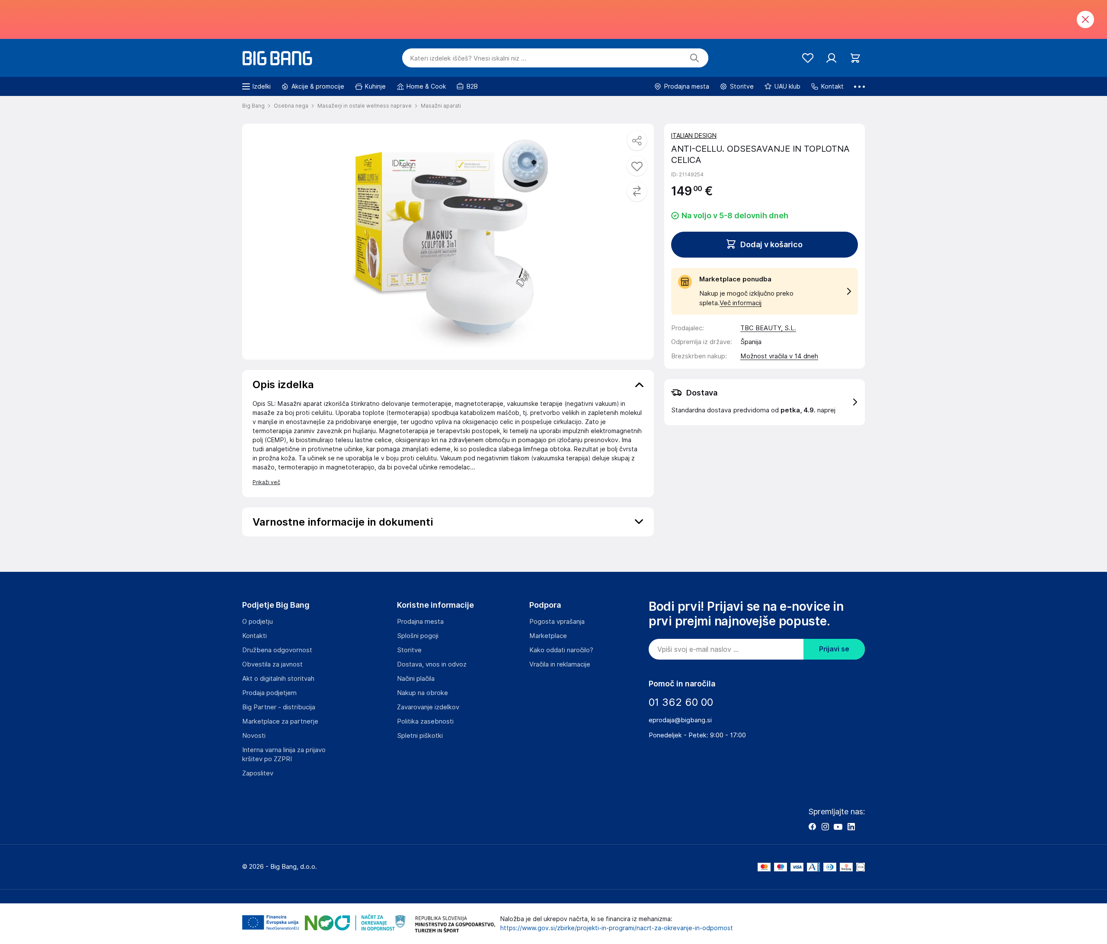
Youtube (838, 826)
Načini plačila (416, 678)
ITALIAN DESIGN (694, 135)
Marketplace (548, 636)
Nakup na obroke (422, 693)
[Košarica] (855, 58)
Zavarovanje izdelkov (428, 707)
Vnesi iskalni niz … (468, 58)
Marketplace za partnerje (280, 721)
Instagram (825, 826)
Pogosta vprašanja (557, 621)
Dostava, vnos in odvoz (432, 664)
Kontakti (254, 636)
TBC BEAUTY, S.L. (768, 328)
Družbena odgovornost (277, 650)
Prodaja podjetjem (269, 693)
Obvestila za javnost (272, 664)
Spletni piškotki (420, 736)
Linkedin (851, 826)
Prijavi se (834, 649)
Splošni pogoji (417, 636)
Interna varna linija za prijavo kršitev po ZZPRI (284, 754)
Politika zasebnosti (425, 721)
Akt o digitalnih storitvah (278, 678)
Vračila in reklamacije (559, 664)
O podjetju (257, 621)
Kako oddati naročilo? (561, 650)
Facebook (812, 826)
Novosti (254, 736)
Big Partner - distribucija (278, 707)
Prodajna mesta (420, 621)
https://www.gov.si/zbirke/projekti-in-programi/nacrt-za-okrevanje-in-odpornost (616, 928)
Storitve (409, 650)
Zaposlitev (257, 773)
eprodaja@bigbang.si (680, 720)
